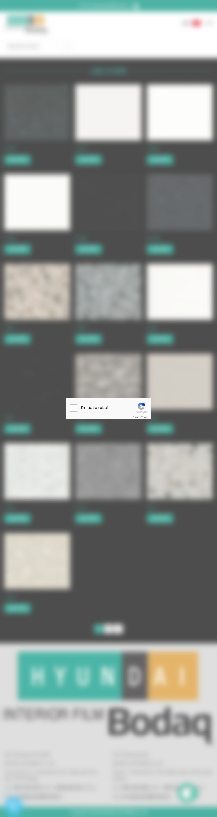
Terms (144, 417)
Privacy (136, 417)
